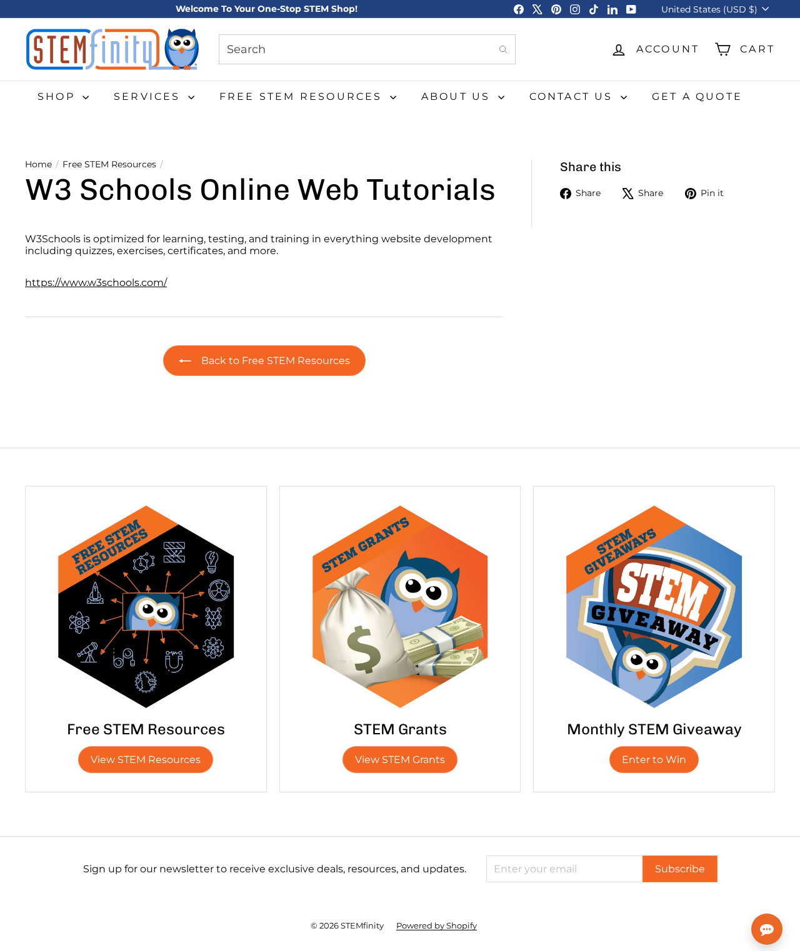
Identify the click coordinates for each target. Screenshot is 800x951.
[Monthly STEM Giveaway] (654, 606)
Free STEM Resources (303, 96)
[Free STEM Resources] (146, 606)
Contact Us (573, 96)
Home (38, 164)
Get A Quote (697, 96)
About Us (458, 96)
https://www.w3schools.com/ (96, 282)
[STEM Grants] (400, 606)
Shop (58, 96)
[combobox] (367, 49)
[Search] (503, 49)
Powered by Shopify (436, 925)
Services (149, 96)
